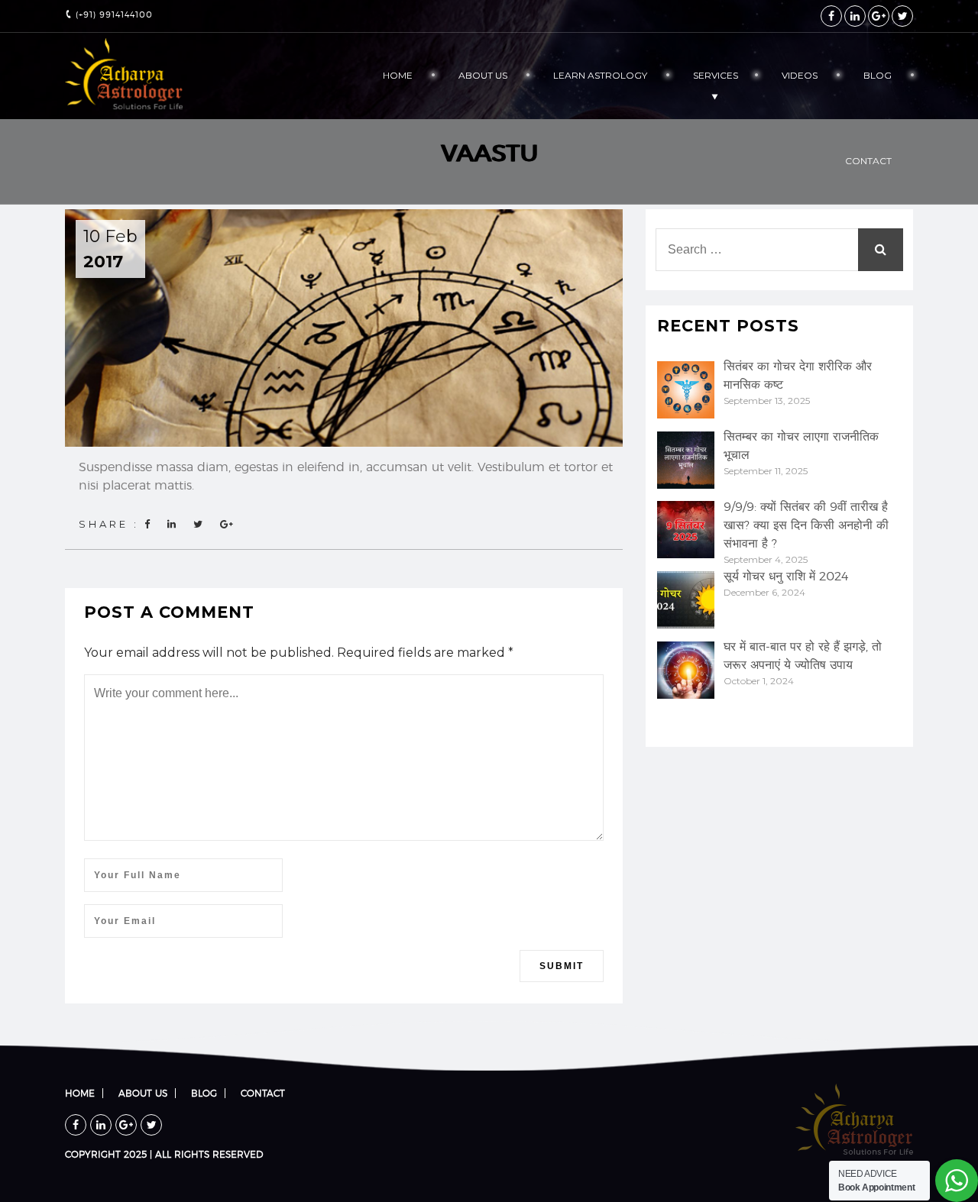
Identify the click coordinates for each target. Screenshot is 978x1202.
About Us (482, 75)
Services (715, 75)
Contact (868, 160)
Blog (877, 75)
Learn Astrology (600, 75)
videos (800, 75)
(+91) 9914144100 (113, 15)
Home (398, 75)
